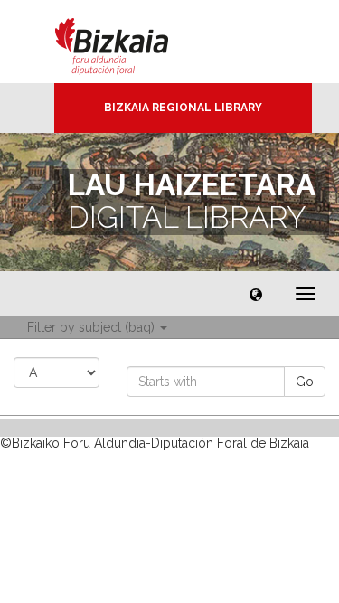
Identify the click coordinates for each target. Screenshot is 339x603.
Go (305, 381)
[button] (256, 293)
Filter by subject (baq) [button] (92, 327)
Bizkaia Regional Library (183, 107)
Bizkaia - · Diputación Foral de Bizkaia (130, 41)
